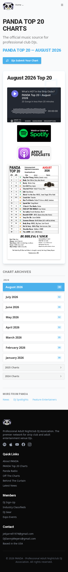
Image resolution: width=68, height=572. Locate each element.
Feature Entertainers (45, 399)
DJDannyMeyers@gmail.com (19, 538)
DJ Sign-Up (9, 502)
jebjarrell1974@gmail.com (18, 533)
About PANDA (10, 461)
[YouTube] (17, 444)
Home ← (19, 4)
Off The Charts (11, 475)
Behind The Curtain (14, 480)
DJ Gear (7, 512)
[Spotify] (4, 444)
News (6, 399)
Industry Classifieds (14, 507)
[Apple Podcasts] (11, 444)
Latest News (10, 485)
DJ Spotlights (20, 399)
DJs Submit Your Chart (24, 60)
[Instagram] (29, 444)
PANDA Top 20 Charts (15, 466)
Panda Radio (10, 471)
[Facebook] (23, 444)
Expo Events (10, 517)
